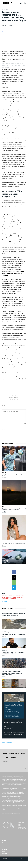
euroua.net (7, 709)
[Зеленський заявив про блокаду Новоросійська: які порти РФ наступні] (14, 643)
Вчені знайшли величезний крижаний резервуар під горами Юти (13, 706)
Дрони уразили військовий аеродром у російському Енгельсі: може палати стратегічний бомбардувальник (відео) (14, 509)
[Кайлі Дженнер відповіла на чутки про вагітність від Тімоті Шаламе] (14, 527)
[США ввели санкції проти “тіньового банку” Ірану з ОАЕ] (14, 663)
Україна (4, 631)
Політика (4, 669)
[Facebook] (14, 572)
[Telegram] (14, 587)
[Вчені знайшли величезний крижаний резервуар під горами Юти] (14, 624)
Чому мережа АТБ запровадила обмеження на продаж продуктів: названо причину (12, 673)
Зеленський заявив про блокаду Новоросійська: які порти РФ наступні (12, 559)
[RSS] (22, 769)
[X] (14, 577)
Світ (7, 9)
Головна (3, 9)
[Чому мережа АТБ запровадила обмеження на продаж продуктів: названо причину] (14, 683)
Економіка (4, 650)
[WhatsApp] (14, 582)
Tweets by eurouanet (7, 742)
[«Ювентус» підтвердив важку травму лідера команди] (14, 458)
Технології (4, 611)
